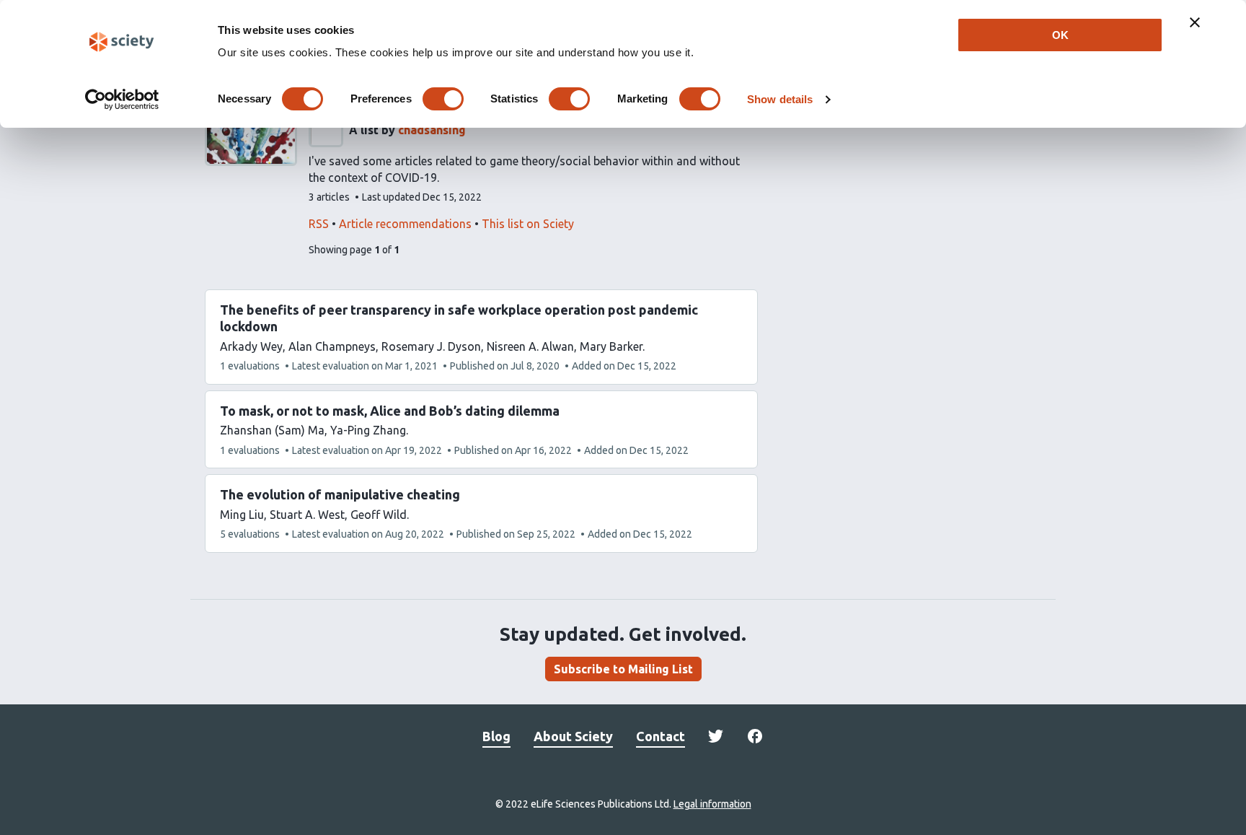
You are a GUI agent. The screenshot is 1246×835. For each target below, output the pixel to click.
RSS (319, 223)
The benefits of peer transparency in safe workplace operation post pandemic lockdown (459, 317)
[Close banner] (1195, 22)
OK (1060, 35)
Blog (496, 736)
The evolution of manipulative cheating (340, 494)
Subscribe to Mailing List (623, 669)
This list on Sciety (528, 223)
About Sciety (573, 736)
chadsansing (432, 129)
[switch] (443, 98)
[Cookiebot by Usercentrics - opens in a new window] (122, 99)
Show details (780, 99)
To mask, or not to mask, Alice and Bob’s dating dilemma (390, 410)
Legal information (712, 804)
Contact (660, 736)
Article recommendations (405, 223)
